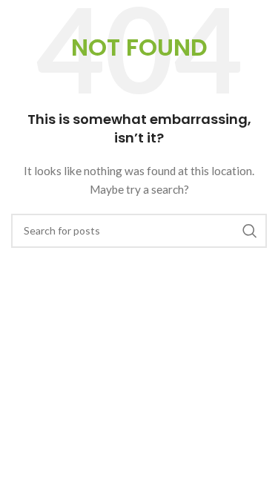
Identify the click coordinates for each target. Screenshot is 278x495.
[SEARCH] (250, 231)
